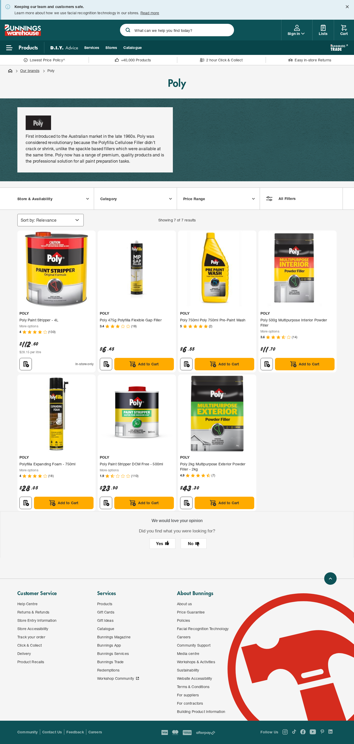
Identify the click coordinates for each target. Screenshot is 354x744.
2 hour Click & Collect (224, 60)
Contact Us (52, 732)
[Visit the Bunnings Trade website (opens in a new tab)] (339, 47)
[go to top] (330, 578)
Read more (149, 13)
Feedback (75, 732)
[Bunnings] (22, 34)
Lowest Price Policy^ (47, 60)
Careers (95, 732)
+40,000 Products (136, 60)
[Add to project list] (25, 364)
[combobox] (177, 30)
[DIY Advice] (64, 47)
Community (27, 732)
